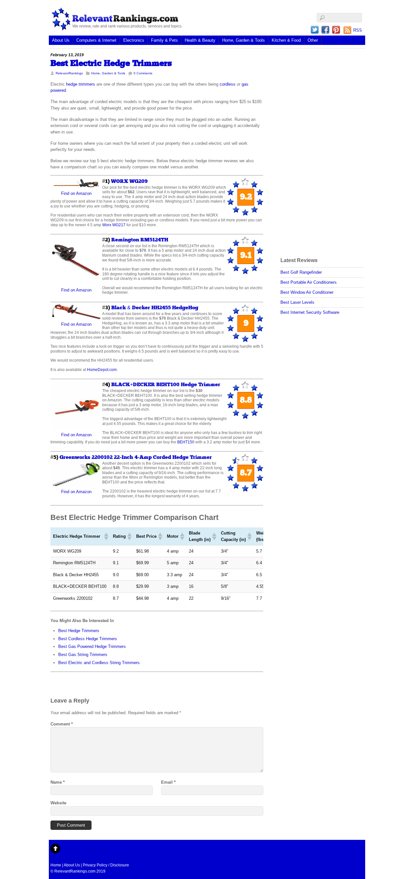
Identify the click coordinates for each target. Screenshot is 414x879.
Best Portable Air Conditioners (308, 282)
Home (55, 865)
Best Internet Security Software (309, 312)
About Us (61, 40)
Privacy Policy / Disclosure (106, 865)
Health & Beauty (200, 40)
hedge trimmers (80, 84)
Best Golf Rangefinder (301, 272)
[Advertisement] (306, 149)
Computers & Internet (96, 40)
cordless (227, 84)
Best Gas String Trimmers (82, 654)
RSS (357, 30)
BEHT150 (185, 442)
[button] (106, 536)
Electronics (133, 40)
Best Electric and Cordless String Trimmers (99, 662)
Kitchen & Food (286, 40)
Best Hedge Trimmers (78, 630)
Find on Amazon (76, 193)
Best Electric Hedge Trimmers (111, 63)
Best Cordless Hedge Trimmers (87, 638)
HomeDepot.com (102, 369)
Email (168, 782)
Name (57, 782)
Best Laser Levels (297, 302)
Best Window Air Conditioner (306, 292)
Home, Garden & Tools (243, 40)
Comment (61, 724)
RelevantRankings (69, 73)
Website (58, 802)
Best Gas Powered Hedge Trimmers (92, 646)
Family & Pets (164, 40)
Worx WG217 (113, 225)
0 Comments (143, 73)
